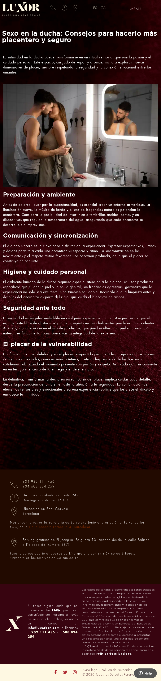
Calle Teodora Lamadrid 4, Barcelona (59, 526)
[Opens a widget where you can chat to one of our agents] (145, 673)
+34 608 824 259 (39, 486)
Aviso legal (90, 669)
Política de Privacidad (117, 669)
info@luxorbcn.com (44, 627)
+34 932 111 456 (39, 481)
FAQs (56, 610)
